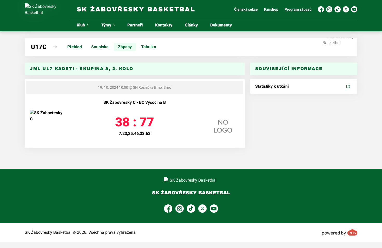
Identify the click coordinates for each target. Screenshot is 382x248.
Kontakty (163, 25)
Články (191, 25)
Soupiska (100, 46)
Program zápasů (298, 9)
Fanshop (271, 9)
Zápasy (125, 46)
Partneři (135, 25)
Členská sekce (246, 9)
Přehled (74, 46)
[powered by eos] (339, 232)
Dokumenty (221, 25)
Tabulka (148, 46)
